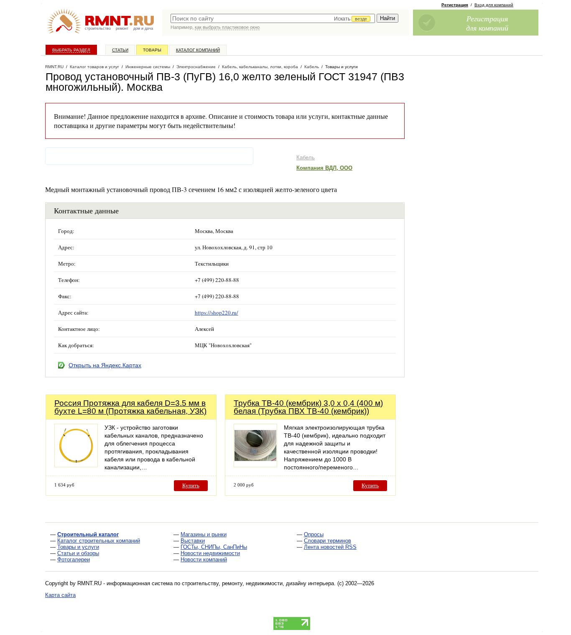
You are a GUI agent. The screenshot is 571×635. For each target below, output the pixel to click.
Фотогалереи (73, 559)
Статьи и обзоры (78, 553)
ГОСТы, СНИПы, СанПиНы (214, 547)
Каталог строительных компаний (98, 541)
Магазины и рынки (204, 534)
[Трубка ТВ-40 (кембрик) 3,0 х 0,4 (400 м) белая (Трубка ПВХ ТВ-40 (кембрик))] (255, 465)
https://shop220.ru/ (216, 312)
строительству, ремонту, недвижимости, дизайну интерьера (258, 583)
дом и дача (143, 28)
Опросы (314, 534)
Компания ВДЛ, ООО (324, 168)
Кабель (305, 157)
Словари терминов (327, 541)
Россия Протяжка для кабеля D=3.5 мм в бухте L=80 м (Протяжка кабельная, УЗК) (130, 407)
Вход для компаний (493, 5)
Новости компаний (204, 559)
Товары (152, 50)
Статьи (120, 50)
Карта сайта (60, 595)
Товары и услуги (78, 547)
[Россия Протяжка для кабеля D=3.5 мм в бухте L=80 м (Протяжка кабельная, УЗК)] (76, 465)
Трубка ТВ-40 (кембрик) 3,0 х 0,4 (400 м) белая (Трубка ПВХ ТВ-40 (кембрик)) (308, 407)
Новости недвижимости (210, 553)
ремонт (122, 28)
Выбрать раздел (71, 50)
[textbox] (273, 18)
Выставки (193, 541)
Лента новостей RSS (330, 547)
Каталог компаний (198, 50)
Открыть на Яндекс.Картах (105, 365)
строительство (98, 28)
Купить (190, 485)
